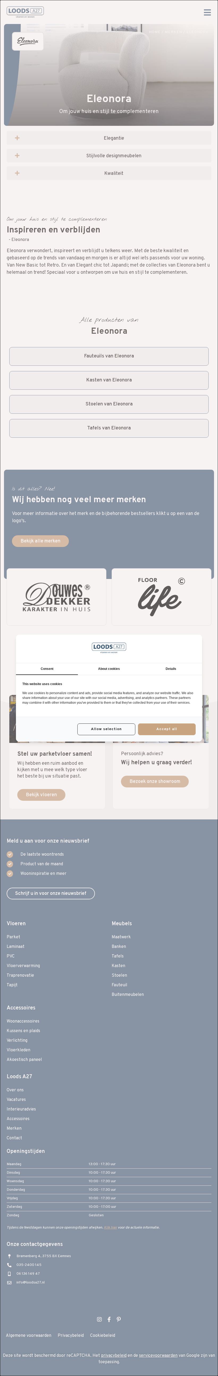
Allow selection (106, 729)
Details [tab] (171, 669)
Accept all (166, 729)
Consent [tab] (47, 669)
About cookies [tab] (109, 669)
